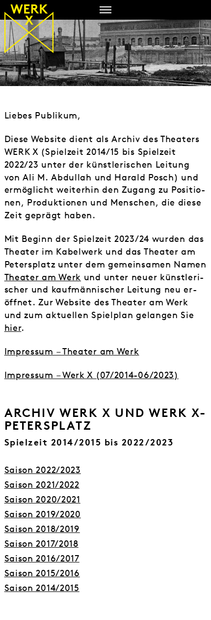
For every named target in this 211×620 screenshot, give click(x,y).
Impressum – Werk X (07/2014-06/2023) (91, 375)
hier (13, 327)
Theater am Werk (42, 277)
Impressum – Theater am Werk (71, 351)
